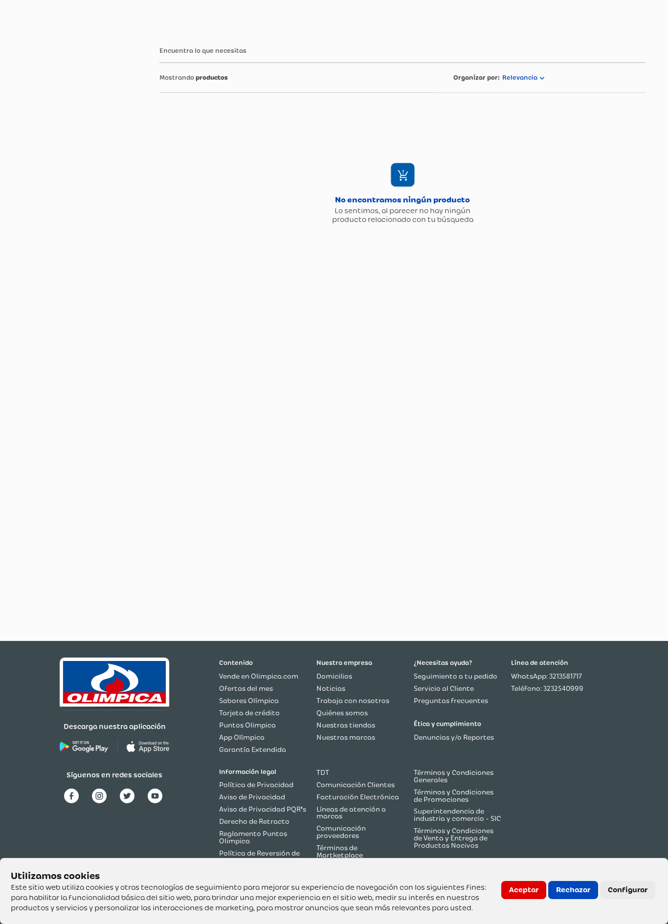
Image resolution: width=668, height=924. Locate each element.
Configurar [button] (627, 889)
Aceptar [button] (523, 889)
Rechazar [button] (573, 889)
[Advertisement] (61, 182)
